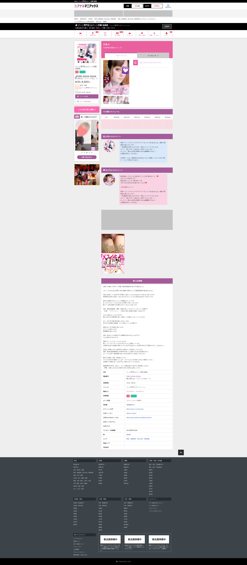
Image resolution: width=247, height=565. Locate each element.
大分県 (125, 519)
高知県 (100, 530)
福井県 (150, 494)
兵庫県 (125, 475)
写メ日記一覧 (152, 55)
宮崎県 (125, 522)
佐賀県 (125, 513)
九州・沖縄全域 (128, 505)
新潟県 (150, 475)
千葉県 (100, 475)
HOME (76, 19)
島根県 (100, 516)
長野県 (150, 486)
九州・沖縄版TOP (128, 503)
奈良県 (125, 480)
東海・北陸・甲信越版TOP (156, 464)
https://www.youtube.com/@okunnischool (138, 417)
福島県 (75, 524)
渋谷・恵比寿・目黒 (78, 470)
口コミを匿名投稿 (85, 101)
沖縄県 (125, 527)
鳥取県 (100, 513)
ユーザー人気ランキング (155, 511)
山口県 (100, 519)
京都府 (125, 472)
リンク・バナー (77, 546)
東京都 (90, 19)
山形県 (75, 519)
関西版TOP (127, 464)
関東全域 (101, 467)
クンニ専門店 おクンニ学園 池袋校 (84, 21)
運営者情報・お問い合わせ (80, 555)
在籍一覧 (98, 21)
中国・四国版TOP (103, 503)
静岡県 (150, 472)
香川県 (100, 522)
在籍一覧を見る (86, 157)
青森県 (75, 513)
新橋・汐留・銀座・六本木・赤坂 (82, 480)
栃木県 (100, 480)
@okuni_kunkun (131, 413)
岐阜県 (150, 478)
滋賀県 (125, 478)
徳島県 (100, 524)
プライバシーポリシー (79, 552)
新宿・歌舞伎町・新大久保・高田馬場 (105, 19)
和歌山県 (126, 483)
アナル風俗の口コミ (154, 505)
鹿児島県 (126, 524)
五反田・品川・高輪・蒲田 (80, 478)
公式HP (167, 26)
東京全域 (75, 467)
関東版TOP (101, 464)
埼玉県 (100, 470)
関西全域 (126, 467)
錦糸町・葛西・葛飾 (78, 486)
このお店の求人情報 (86, 110)
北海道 (75, 511)
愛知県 (150, 470)
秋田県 (75, 516)
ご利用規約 (76, 549)
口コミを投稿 (84, 96)
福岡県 (125, 508)
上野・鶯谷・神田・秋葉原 (80, 483)
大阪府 (125, 470)
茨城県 (100, 478)
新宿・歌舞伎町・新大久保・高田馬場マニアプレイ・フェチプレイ (137, 19)
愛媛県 (100, 527)
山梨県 (150, 483)
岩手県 (75, 522)
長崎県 (125, 516)
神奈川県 (101, 472)
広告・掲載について (78, 544)
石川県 (150, 489)
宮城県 (75, 508)
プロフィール (120, 55)
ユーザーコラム (153, 508)
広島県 (100, 508)
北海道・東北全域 (78, 505)
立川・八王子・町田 (78, 489)
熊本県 (125, 511)
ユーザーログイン (78, 538)
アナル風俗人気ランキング (156, 503)
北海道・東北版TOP (78, 503)
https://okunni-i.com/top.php (134, 409)
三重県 (150, 480)
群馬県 (100, 483)
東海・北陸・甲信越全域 (155, 467)
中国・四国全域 (103, 505)
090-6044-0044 (87, 76)
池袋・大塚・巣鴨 (78, 475)
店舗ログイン (76, 541)
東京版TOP (83, 19)
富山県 (150, 491)
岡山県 (100, 511)
